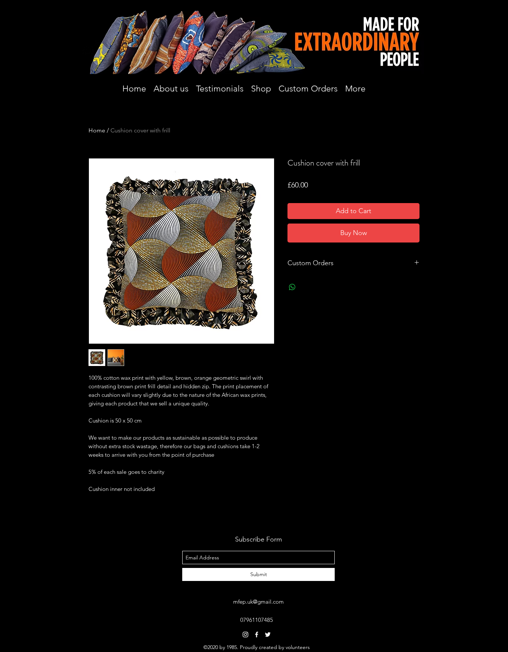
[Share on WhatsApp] (292, 287)
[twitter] (267, 634)
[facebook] (256, 634)
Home (97, 130)
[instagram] (245, 634)
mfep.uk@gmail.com (258, 601)
